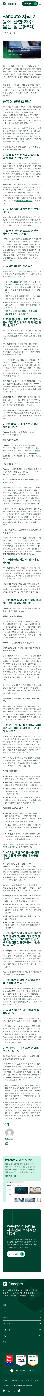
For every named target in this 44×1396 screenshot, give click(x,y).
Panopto (9, 1138)
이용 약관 (29, 1381)
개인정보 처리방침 (17, 1381)
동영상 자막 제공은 (23, 133)
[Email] (6, 1143)
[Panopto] (9, 3)
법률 (36, 1381)
